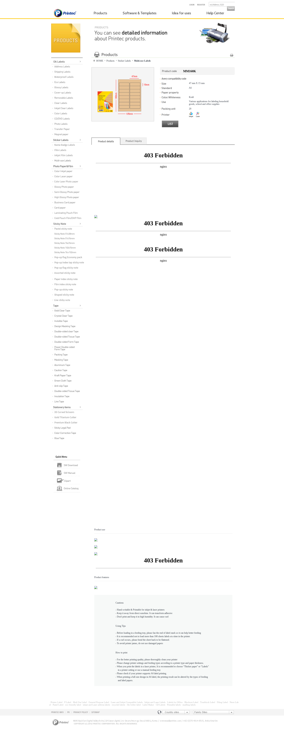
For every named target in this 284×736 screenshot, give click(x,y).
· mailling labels (188, 705)
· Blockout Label (190, 702)
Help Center (215, 13)
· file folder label (133, 705)
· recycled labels (118, 705)
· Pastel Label (57, 705)
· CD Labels (160, 705)
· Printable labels (173, 705)
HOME (99, 60)
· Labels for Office (174, 702)
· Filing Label (222, 702)
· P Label (67, 702)
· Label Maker (147, 705)
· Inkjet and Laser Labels (154, 702)
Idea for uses (181, 13)
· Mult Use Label (79, 702)
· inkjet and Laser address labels (96, 705)
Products (100, 13)
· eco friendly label (72, 705)
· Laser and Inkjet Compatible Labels (126, 702)
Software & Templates (139, 13)
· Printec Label (55, 702)
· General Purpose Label (98, 702)
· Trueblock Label (207, 702)
